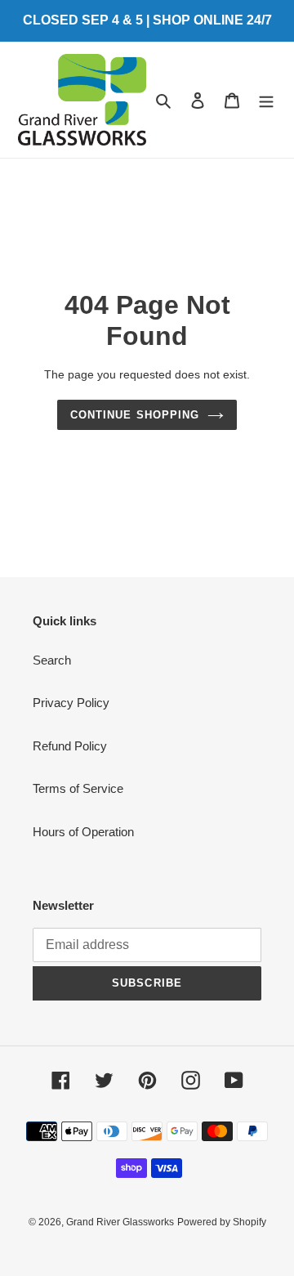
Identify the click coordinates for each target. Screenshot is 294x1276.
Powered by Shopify (221, 1222)
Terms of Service (78, 788)
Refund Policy (70, 746)
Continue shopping (134, 415)
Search (52, 660)
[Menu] (266, 100)
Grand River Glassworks (120, 1222)
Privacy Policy (71, 703)
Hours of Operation (83, 832)
